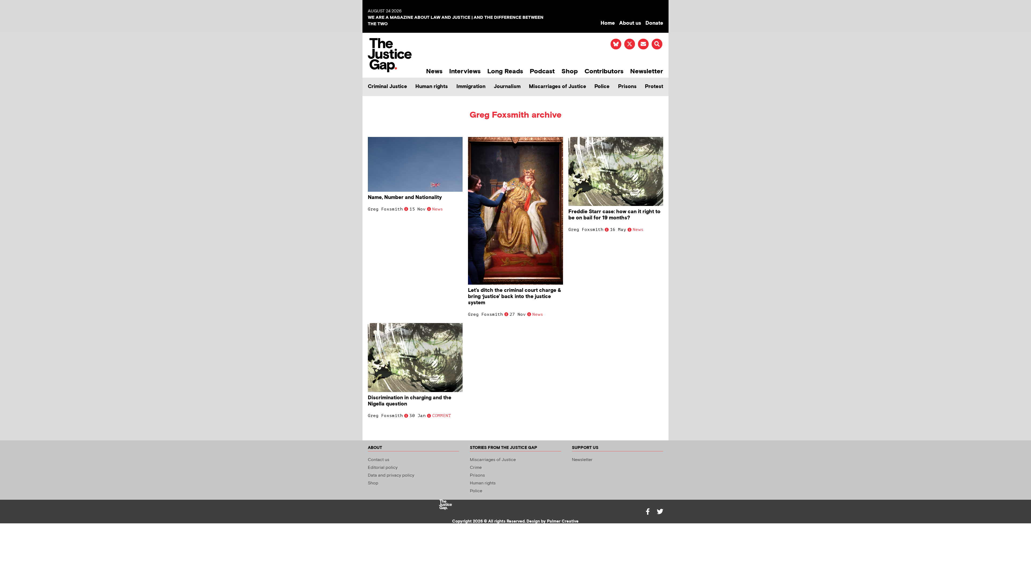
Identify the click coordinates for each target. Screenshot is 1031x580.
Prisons (627, 86)
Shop (569, 71)
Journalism (507, 86)
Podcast (542, 71)
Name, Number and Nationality (405, 197)
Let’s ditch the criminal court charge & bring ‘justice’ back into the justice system (514, 296)
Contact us (378, 460)
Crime (476, 467)
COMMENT (441, 415)
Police (601, 86)
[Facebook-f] (647, 511)
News (434, 71)
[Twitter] (660, 511)
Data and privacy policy (391, 475)
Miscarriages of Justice (557, 86)
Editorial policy (383, 467)
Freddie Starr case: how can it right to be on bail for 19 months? (614, 214)
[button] (657, 44)
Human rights (431, 86)
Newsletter (646, 71)
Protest (654, 86)
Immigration (470, 86)
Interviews (465, 71)
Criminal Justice (387, 86)
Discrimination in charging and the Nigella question (409, 400)
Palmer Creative (563, 521)
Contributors (604, 71)
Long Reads (505, 71)
